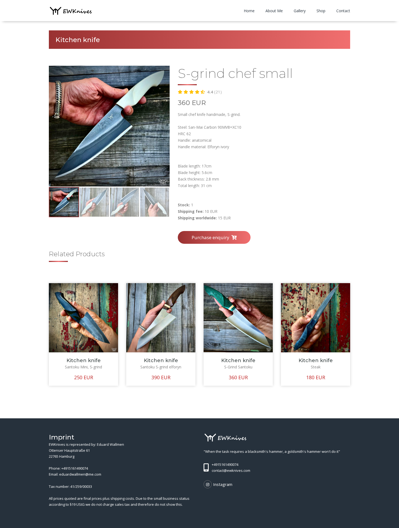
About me (274, 10)
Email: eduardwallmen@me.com (75, 474)
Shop (320, 10)
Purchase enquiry (212, 237)
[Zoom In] (109, 126)
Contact (343, 10)
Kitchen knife (83, 360)
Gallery (300, 10)
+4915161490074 (74, 468)
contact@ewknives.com (231, 470)
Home (249, 10)
